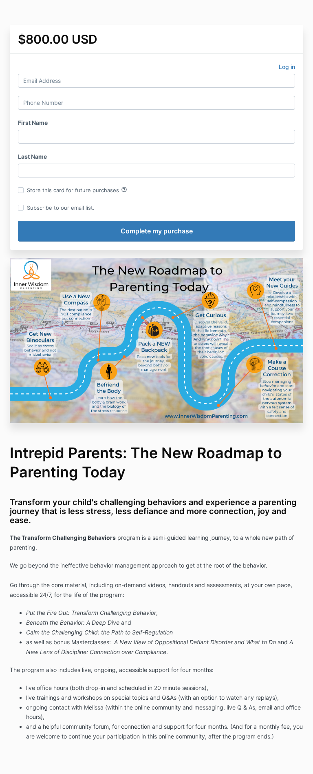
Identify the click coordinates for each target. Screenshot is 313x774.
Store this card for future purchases (77, 189)
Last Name (32, 156)
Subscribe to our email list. (61, 207)
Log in (287, 66)
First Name (33, 122)
